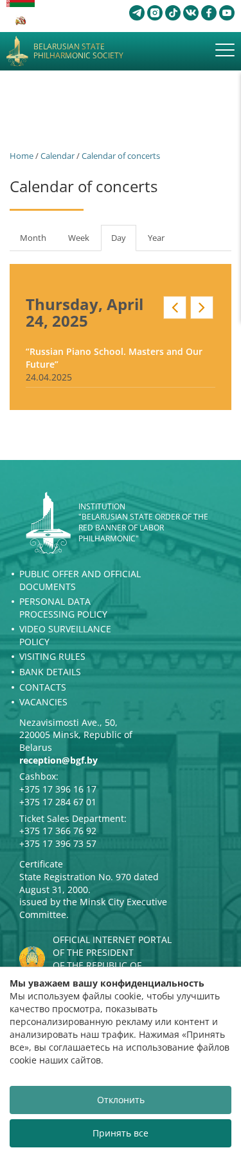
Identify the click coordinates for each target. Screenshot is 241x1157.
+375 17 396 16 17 (57, 789)
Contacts (42, 687)
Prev (174, 307)
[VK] (191, 13)
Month (33, 237)
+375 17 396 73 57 (57, 843)
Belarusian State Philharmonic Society (78, 51)
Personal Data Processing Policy (63, 607)
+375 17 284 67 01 (57, 802)
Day (123, 241)
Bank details (50, 672)
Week (78, 237)
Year (156, 237)
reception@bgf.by (58, 760)
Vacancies (43, 702)
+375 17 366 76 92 (57, 831)
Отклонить (121, 1100)
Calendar (57, 155)
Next (201, 307)
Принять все (120, 1133)
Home (21, 155)
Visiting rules (52, 656)
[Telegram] (137, 13)
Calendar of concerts (121, 155)
